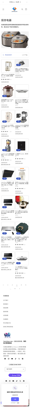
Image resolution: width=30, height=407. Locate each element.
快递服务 (5, 319)
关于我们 (5, 300)
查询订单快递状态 (8, 326)
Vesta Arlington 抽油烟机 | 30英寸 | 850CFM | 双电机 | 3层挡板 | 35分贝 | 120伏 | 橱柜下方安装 (21, 101)
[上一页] (3, 285)
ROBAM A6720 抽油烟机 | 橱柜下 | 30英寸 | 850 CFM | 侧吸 (8, 263)
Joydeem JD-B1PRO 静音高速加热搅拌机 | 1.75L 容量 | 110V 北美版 (22, 127)
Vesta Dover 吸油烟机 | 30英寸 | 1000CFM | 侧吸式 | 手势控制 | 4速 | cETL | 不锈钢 (7, 184)
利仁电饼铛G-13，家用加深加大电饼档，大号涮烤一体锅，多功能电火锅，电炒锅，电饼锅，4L (22, 239)
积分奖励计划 (7, 323)
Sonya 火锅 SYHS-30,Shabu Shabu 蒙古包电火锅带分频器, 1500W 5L (21, 212)
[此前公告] (3, 2)
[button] (3, 9)
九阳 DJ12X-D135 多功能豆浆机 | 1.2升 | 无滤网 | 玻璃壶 (7, 75)
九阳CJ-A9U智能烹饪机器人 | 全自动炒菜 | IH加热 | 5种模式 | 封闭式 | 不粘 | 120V (22, 70)
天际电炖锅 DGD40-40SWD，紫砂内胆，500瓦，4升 (7, 100)
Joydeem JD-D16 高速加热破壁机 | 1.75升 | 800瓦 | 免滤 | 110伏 (7, 155)
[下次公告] (27, 2)
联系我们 (5, 304)
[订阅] (23, 369)
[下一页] (19, 289)
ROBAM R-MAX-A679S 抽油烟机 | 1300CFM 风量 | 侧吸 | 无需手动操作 (7, 212)
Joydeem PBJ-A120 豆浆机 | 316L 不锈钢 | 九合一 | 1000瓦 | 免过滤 (7, 127)
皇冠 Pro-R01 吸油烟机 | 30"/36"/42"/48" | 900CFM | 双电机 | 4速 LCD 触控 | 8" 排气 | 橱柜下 (8, 239)
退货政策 (5, 315)
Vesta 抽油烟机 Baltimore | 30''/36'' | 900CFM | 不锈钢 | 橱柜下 (21, 268)
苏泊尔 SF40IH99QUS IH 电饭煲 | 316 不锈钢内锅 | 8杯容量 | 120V (21, 184)
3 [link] (16, 285)
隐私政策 (5, 308)
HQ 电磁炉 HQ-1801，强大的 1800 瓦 (21, 154)
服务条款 (5, 311)
